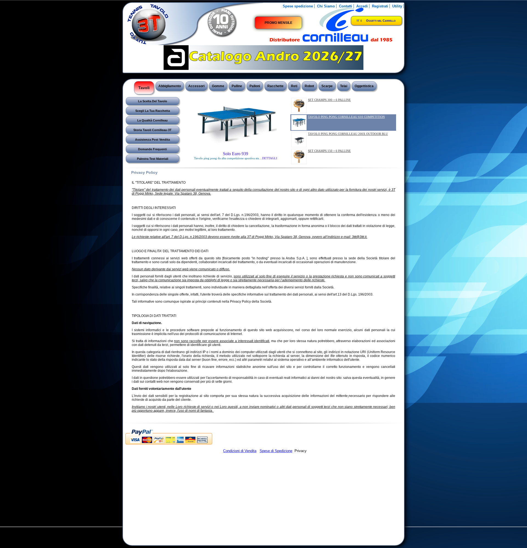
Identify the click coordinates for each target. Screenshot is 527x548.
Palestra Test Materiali (152, 158)
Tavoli (144, 88)
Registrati (380, 6)
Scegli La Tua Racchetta (152, 110)
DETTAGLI (268, 158)
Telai (343, 86)
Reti (294, 86)
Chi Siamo (326, 6)
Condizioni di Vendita (239, 451)
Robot (309, 86)
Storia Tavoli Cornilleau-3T (152, 130)
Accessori (196, 86)
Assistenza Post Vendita (152, 139)
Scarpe (327, 86)
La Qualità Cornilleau (152, 120)
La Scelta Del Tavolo (152, 101)
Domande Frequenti (152, 149)
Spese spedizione (298, 6)
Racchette (275, 86)
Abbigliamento (169, 86)
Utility (397, 6)
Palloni (255, 86)
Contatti (345, 6)
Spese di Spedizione (276, 451)
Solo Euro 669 (235, 153)
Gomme (218, 86)
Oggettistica (364, 86)
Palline (237, 86)
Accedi (362, 6)
